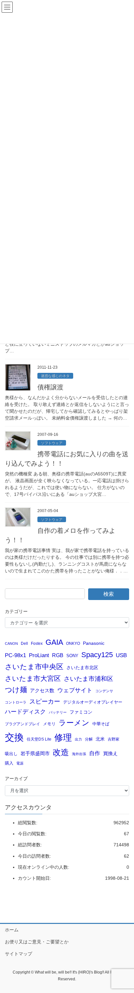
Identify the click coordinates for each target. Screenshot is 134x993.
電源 (19, 763)
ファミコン (81, 712)
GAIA (54, 642)
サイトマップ (18, 953)
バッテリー (58, 712)
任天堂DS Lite (39, 739)
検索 (108, 594)
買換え (110, 753)
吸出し (11, 753)
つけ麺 (16, 690)
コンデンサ (104, 691)
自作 (94, 753)
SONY (72, 655)
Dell (24, 643)
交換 (14, 737)
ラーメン (74, 722)
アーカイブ (16, 778)
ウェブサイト (74, 690)
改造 (61, 752)
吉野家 (113, 739)
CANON (11, 643)
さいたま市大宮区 (33, 678)
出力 (78, 739)
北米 (100, 739)
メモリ (49, 723)
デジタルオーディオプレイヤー (92, 702)
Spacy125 (97, 655)
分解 (89, 739)
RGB (57, 655)
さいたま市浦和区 (88, 678)
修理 (63, 737)
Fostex (37, 643)
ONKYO (73, 643)
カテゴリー (16, 611)
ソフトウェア (51, 443)
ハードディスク (25, 711)
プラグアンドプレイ (22, 724)
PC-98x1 (15, 655)
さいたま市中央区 (34, 667)
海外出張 (79, 754)
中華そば (100, 723)
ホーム (12, 929)
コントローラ (15, 702)
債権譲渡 (50, 387)
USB (121, 655)
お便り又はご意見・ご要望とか (37, 941)
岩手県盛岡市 (35, 753)
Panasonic (93, 643)
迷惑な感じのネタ (55, 376)
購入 (9, 763)
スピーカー (44, 701)
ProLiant (39, 655)
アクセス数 (42, 690)
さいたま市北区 (82, 667)
